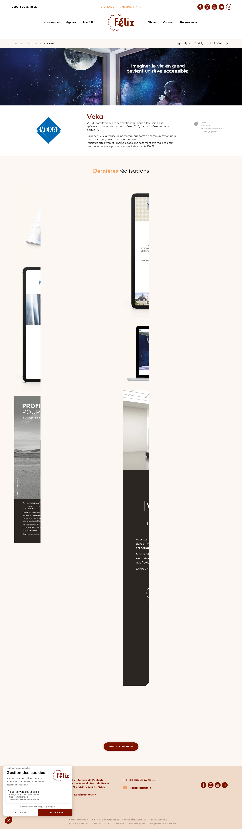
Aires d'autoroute (135, 819)
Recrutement (158, 819)
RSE (92, 819)
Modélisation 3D (109, 819)
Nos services (51, 22)
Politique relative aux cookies (162, 824)
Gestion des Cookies (102, 824)
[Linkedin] (221, 6)
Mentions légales (137, 824)
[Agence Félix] (121, 22)
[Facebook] (200, 6)
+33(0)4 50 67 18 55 (24, 7)
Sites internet (77, 819)
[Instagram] (207, 6)
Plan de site (120, 824)
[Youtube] (214, 6)
